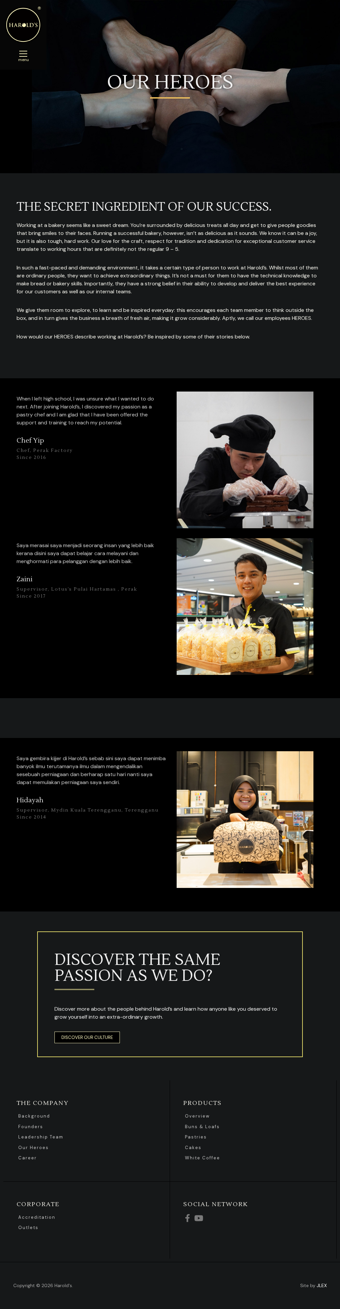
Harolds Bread (23, 25)
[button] (87, 1037)
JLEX (322, 1285)
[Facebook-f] (187, 1218)
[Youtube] (199, 1218)
